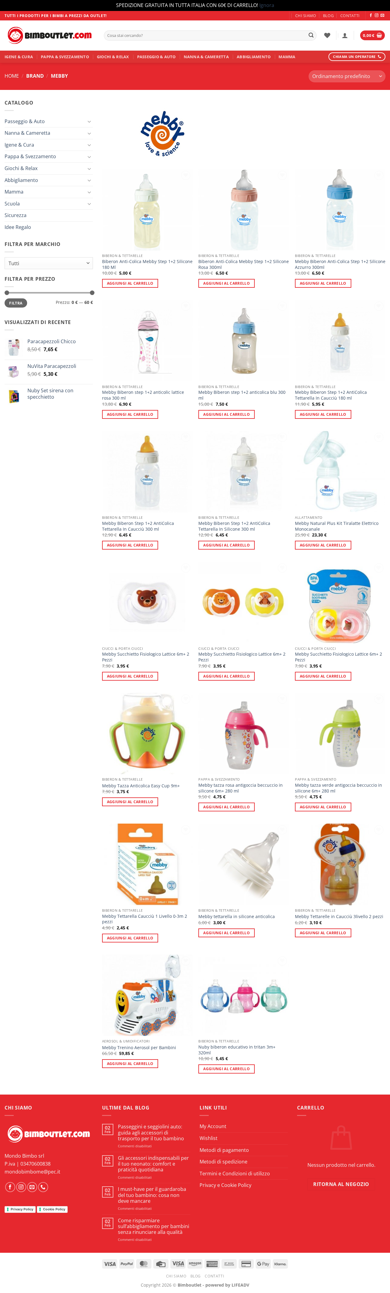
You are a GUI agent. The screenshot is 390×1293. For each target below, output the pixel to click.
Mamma (286, 56)
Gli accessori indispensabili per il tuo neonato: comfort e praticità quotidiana (153, 1164)
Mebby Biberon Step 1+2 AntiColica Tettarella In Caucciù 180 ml (331, 395)
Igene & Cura (19, 56)
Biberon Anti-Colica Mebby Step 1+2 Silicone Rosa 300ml (243, 264)
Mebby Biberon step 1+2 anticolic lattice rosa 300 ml (143, 395)
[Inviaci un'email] (382, 15)
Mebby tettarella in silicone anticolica (236, 916)
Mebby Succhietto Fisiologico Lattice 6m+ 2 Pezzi (145, 657)
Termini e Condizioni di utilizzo (235, 1173)
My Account (213, 1126)
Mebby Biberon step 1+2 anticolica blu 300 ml (241, 395)
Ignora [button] (266, 5)
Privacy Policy (22, 1209)
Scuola (12, 203)
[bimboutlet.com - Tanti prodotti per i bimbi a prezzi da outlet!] (50, 35)
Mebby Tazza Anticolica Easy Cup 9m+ (141, 786)
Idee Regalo (18, 227)
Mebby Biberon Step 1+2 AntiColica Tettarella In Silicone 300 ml (234, 526)
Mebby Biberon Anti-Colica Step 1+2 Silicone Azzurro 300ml (340, 264)
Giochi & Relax (113, 56)
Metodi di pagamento (224, 1150)
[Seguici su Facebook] (371, 15)
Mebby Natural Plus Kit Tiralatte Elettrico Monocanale (336, 526)
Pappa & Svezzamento (65, 56)
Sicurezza (16, 215)
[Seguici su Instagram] (376, 15)
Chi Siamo (305, 15)
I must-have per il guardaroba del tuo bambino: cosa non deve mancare (152, 1195)
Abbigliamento (254, 56)
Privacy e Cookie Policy (225, 1185)
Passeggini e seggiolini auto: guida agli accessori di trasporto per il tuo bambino (151, 1133)
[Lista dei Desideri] (327, 35)
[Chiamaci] (43, 1187)
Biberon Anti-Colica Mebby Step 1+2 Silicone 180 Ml (147, 264)
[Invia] (311, 35)
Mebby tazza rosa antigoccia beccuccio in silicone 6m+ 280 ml (240, 788)
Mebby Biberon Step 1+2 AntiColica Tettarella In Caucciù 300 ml (138, 526)
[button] (345, 35)
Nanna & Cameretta (206, 56)
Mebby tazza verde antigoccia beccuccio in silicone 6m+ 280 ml (338, 788)
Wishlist (209, 1138)
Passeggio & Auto (156, 56)
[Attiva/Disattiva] (89, 121)
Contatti (350, 15)
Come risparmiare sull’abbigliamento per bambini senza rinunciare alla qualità (153, 1226)
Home (12, 76)
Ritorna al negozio (341, 1184)
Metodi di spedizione (223, 1161)
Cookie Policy (54, 1209)
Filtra (15, 303)
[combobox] (49, 263)
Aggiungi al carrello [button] (130, 283)
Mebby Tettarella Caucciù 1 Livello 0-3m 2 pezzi (144, 919)
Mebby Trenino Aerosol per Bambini (139, 1047)
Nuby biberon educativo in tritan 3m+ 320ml (236, 1050)
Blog (328, 15)
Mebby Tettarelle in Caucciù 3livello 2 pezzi (339, 916)
